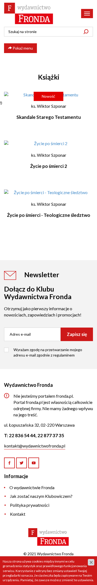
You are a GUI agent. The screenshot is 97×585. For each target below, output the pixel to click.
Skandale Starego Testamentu (48, 117)
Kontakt (17, 514)
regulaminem (64, 355)
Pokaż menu (22, 48)
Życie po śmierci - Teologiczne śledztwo (48, 215)
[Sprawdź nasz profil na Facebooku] (9, 462)
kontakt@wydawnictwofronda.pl (34, 445)
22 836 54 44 (22, 435)
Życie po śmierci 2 (48, 166)
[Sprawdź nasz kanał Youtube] (33, 462)
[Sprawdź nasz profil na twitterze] (21, 462)
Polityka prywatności (29, 505)
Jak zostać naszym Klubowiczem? (41, 496)
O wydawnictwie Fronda (31, 487)
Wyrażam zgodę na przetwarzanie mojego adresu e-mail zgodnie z (47, 352)
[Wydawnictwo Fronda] (28, 13)
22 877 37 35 (50, 435)
